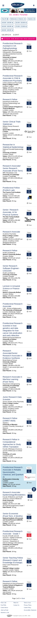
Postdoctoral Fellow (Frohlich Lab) (11, 189)
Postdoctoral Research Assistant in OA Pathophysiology (12, 45)
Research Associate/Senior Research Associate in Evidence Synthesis (12, 354)
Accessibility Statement (30, 610)
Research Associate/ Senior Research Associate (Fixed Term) (13, 168)
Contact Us (16, 605)
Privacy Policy (27, 605)
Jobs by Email (4, 610)
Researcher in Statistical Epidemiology (13, 145)
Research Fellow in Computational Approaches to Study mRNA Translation (12, 443)
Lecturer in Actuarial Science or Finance (11, 287)
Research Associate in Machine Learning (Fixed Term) (12, 379)
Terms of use (27, 602)
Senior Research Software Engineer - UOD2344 (11, 268)
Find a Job (3, 602)
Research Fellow (10, 99)
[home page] (18, 7)
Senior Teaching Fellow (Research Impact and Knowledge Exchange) (13, 560)
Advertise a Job (5, 612)
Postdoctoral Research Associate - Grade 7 (12, 532)
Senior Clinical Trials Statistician (11, 123)
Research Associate (11, 232)
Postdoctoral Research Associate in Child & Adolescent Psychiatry (12, 78)
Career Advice (4, 607)
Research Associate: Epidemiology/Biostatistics (14, 493)
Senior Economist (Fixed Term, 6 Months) (13, 514)
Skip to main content (7, 1)
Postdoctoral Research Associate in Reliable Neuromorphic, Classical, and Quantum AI (13, 472)
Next (23, 598)
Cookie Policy (27, 607)
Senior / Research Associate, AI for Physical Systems (10, 212)
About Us (15, 602)
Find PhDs (3, 605)
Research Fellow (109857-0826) (10, 419)
